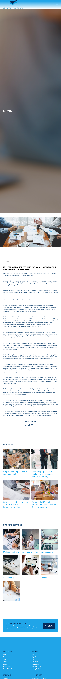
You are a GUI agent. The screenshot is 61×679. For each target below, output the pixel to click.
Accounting (35, 661)
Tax (33, 654)
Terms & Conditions (8, 669)
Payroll (34, 657)
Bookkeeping (35, 664)
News (4, 659)
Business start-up (37, 666)
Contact (5, 664)
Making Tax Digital (37, 669)
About (4, 654)
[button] (56, 4)
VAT (33, 659)
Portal (5, 661)
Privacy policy (7, 666)
